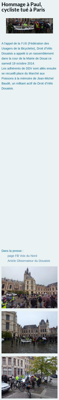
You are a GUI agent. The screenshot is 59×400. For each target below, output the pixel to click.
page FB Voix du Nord (22, 255)
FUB (24, 43)
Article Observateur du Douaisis (29, 260)
